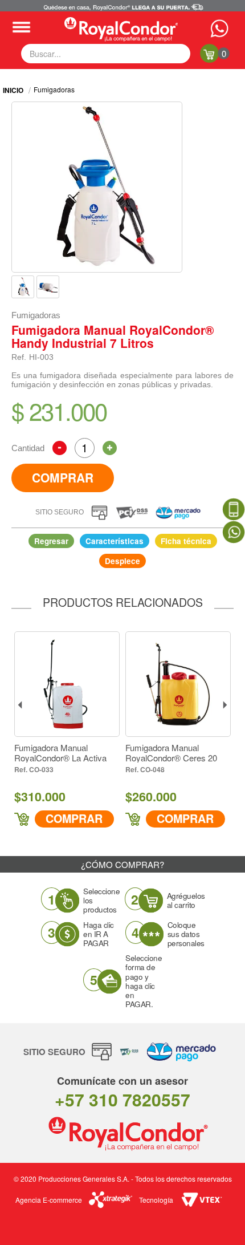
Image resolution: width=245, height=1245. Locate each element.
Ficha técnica (186, 541)
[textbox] (105, 53)
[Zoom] (22, 287)
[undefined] (97, 187)
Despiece (122, 561)
